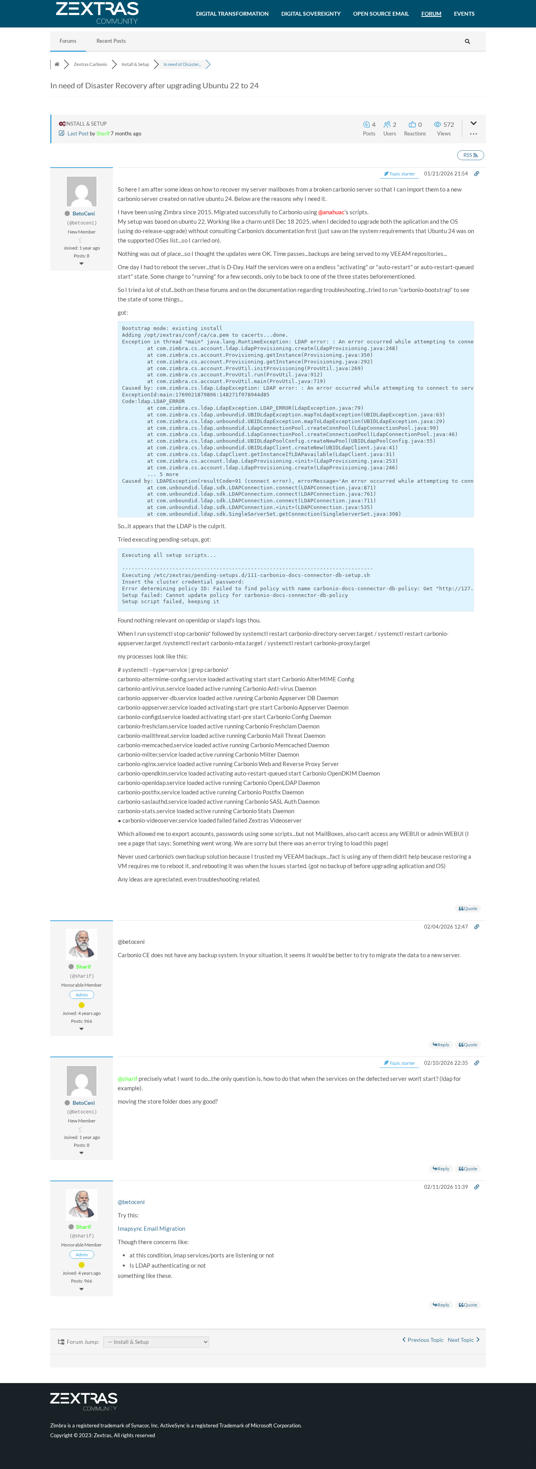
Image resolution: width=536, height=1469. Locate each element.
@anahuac (331, 211)
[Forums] (57, 64)
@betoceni (131, 1201)
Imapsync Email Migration (151, 1228)
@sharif (127, 1078)
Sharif (103, 133)
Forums (68, 41)
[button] (232, 13)
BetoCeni (84, 213)
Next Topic (462, 1339)
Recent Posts (111, 41)
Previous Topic (424, 1339)
